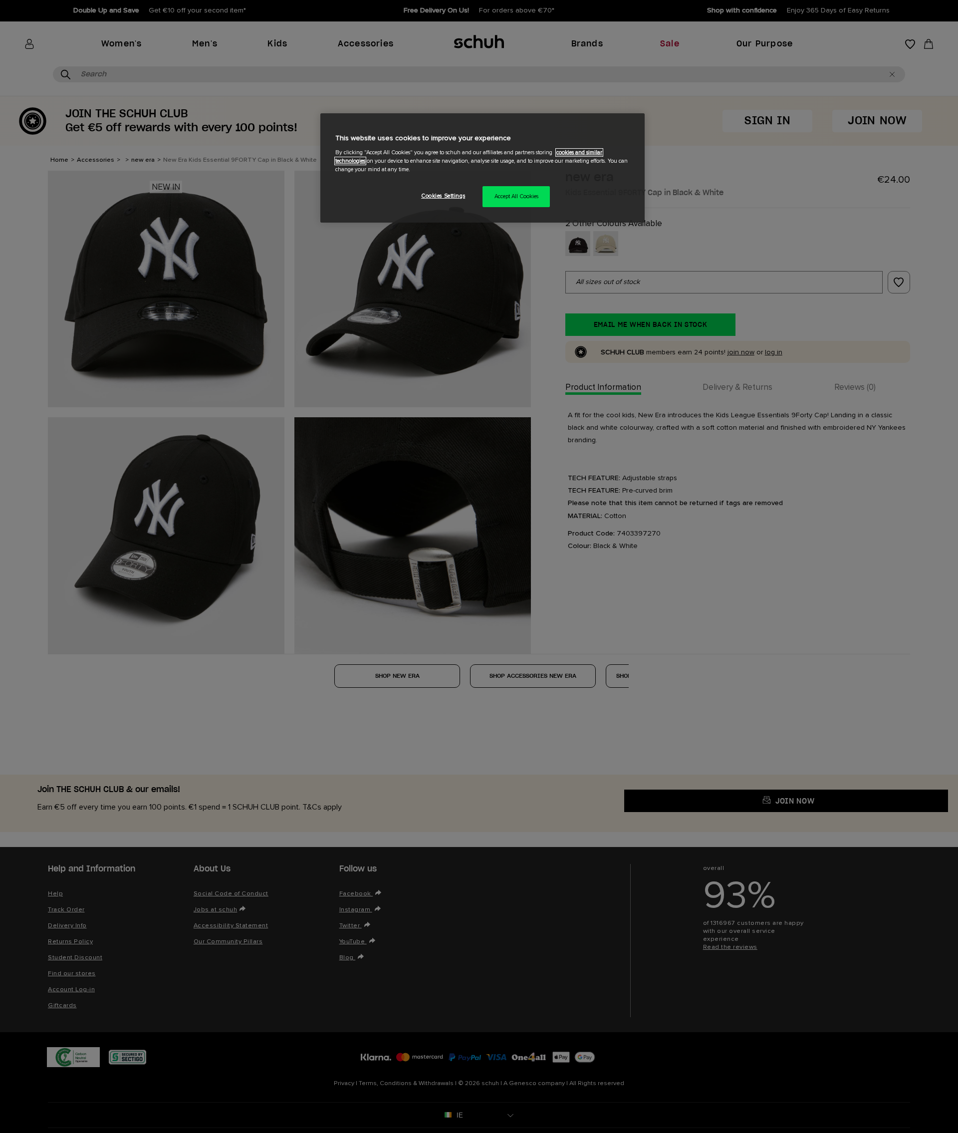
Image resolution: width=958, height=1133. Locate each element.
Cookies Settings (443, 196)
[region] (482, 168)
